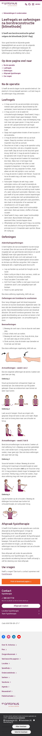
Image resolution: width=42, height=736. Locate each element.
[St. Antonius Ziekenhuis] (9, 5)
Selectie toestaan (21, 732)
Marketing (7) (8, 722)
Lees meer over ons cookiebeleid (16, 718)
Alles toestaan (21, 726)
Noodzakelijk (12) (11, 720)
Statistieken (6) (26, 720)
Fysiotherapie (7, 574)
